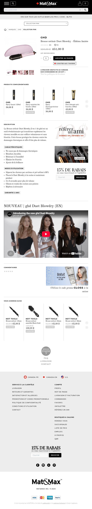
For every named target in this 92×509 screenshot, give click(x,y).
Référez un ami (62, 410)
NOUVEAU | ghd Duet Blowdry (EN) (33, 206)
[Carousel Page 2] (14, 72)
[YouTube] (49, 465)
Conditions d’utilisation (24, 406)
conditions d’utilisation (59, 503)
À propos (59, 435)
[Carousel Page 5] (31, 72)
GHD (19, 29)
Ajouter (30, 112)
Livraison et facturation (67, 395)
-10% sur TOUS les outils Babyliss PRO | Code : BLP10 (46, 17)
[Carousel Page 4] (25, 72)
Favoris (58, 403)
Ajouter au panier (64, 58)
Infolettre (60, 406)
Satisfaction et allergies (24, 395)
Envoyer (80, 177)
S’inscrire (79, 158)
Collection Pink (29, 29)
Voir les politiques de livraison (53, 74)
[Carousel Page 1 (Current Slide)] (9, 72)
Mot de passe (61, 392)
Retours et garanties (22, 392)
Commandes (60, 399)
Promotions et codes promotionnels (30, 399)
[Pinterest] (54, 465)
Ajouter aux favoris (65, 63)
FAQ (46, 358)
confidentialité (46, 503)
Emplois (58, 432)
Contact (46, 364)
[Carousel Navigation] (85, 103)
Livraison (46, 361)
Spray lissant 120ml (13, 104)
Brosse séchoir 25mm (53, 321)
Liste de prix (61, 428)
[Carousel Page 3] (20, 72)
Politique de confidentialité (26, 403)
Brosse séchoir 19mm (13, 321)
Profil (58, 388)
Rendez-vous (61, 421)
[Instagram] (43, 465)
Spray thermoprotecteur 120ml (52, 107)
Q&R (56, 439)
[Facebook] (38, 465)
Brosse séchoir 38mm (73, 321)
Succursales (61, 424)
